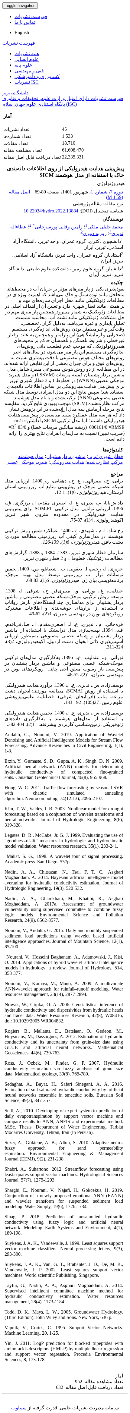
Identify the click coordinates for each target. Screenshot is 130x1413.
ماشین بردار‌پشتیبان (66, 456)
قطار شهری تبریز (105, 456)
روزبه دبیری (95, 233)
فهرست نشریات (31, 16)
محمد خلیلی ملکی (105, 226)
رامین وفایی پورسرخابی (58, 226)
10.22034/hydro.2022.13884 (51, 210)
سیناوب (19, 1407)
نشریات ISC (27, 82)
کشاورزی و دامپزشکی (37, 76)
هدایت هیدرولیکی (67, 462)
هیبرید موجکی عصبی (26, 462)
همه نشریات (27, 53)
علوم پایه (23, 65)
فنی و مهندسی (29, 70)
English (22, 32)
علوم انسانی (27, 59)
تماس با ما (25, 22)
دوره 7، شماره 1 (107, 191)
